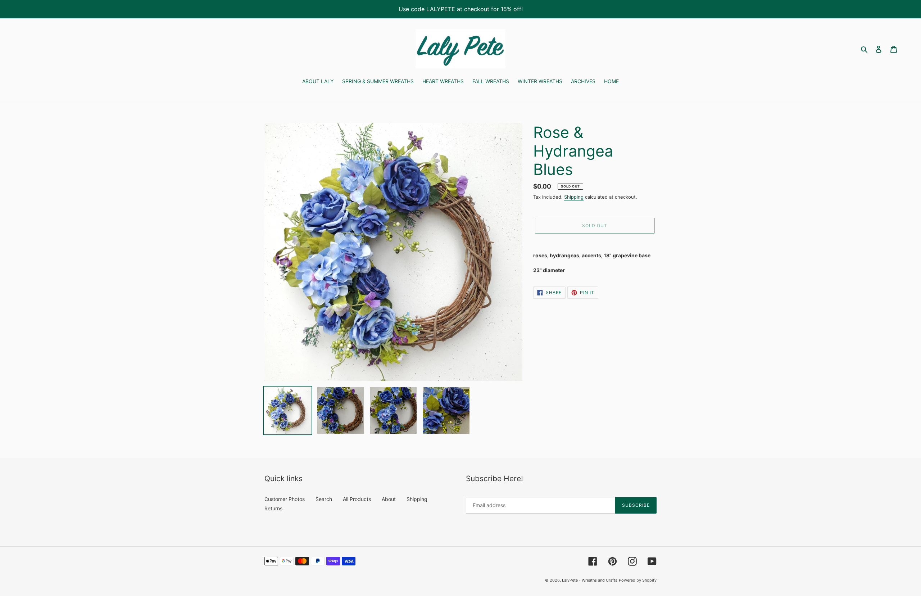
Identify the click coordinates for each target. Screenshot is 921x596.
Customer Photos (284, 499)
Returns (273, 508)
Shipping (574, 197)
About (389, 499)
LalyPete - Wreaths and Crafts (589, 580)
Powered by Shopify (638, 580)
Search (324, 499)
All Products (357, 499)
